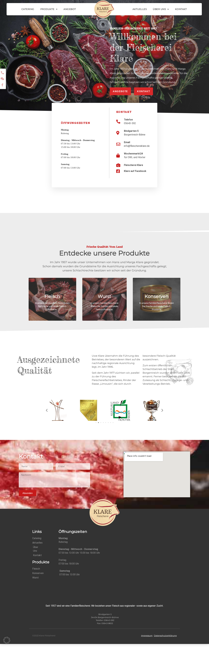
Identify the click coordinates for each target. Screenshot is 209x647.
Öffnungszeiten (75, 123)
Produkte (47, 9)
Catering (27, 9)
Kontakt (181, 9)
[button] (47, 410)
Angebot (69, 9)
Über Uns (159, 9)
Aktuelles (139, 9)
